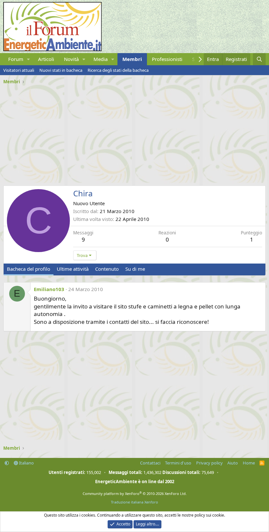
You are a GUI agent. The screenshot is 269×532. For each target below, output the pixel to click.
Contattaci (150, 463)
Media (100, 59)
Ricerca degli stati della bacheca (118, 70)
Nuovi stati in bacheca (60, 70)
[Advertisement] (134, 133)
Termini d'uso (178, 463)
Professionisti (167, 59)
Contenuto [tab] (107, 269)
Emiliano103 (49, 289)
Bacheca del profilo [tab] (28, 269)
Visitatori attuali (18, 70)
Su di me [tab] (135, 269)
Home (249, 463)
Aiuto (232, 463)
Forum (15, 59)
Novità (71, 59)
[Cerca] (259, 59)
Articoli (46, 59)
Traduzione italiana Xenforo (134, 502)
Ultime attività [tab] (73, 269)
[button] (28, 59)
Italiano (26, 463)
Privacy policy (209, 463)
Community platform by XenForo (135, 493)
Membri (132, 59)
